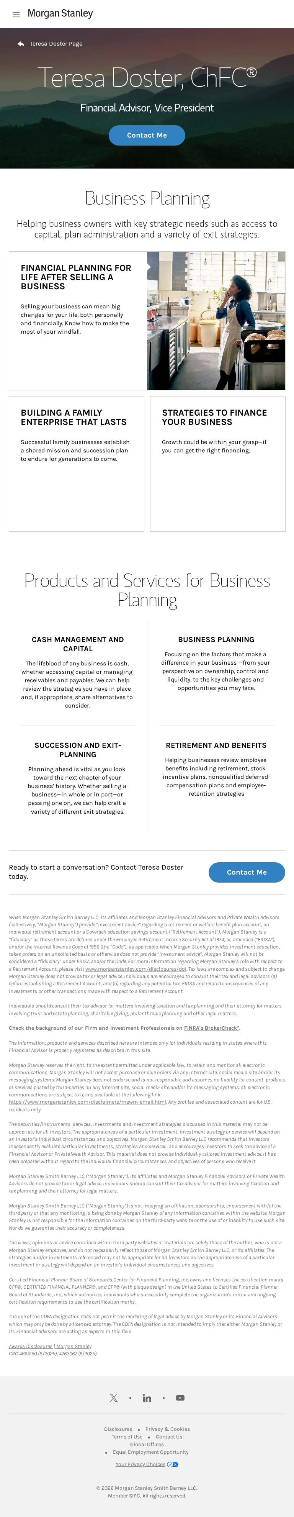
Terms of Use (127, 1436)
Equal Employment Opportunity (151, 1452)
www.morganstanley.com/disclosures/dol (135, 969)
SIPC (134, 1495)
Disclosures (118, 1429)
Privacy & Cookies (167, 1429)
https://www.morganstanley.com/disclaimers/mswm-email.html (87, 1102)
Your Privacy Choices (140, 1464)
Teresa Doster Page (56, 43)
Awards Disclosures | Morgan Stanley (50, 1346)
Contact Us (169, 1436)
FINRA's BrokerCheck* (211, 1028)
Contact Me (147, 135)
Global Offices (147, 1444)
